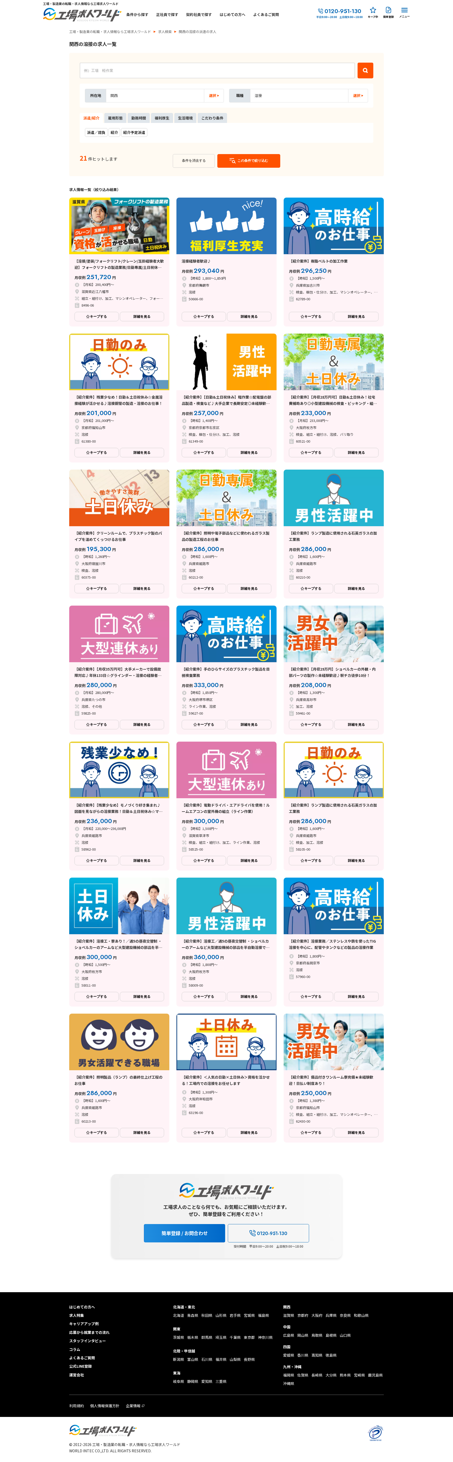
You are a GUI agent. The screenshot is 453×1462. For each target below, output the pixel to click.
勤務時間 (138, 118)
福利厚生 (162, 118)
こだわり (212, 118)
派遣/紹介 (91, 118)
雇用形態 (115, 118)
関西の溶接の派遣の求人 (197, 31)
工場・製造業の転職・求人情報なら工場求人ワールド (110, 31)
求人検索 (165, 31)
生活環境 (185, 118)
